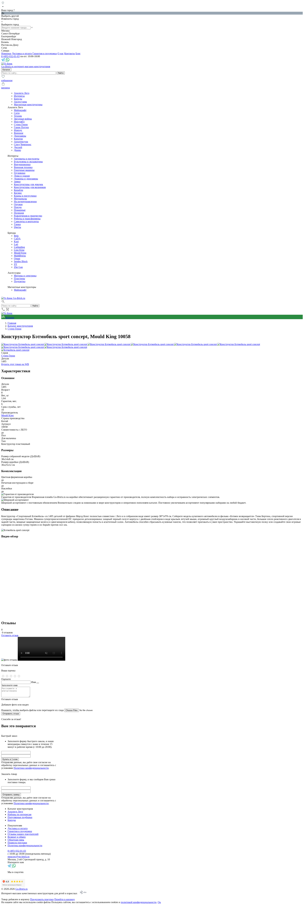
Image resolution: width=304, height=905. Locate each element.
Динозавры (20, 136)
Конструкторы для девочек (28, 184)
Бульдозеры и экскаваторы (28, 161)
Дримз (17, 150)
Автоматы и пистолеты (26, 158)
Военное (18, 133)
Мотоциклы (20, 198)
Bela (16, 235)
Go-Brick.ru (21, 889)
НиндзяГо (19, 121)
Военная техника (23, 167)
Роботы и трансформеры (27, 218)
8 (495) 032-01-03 (10, 56)
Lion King (19, 250)
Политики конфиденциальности (31, 768)
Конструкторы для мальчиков (30, 187)
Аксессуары (20, 101)
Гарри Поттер (21, 127)
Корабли (18, 190)
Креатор (18, 138)
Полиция (19, 213)
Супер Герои (21, 124)
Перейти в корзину (64, 899)
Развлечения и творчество (28, 215)
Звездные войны (23, 118)
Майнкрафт (20, 110)
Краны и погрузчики (25, 195)
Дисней (18, 147)
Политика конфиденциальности (25, 845)
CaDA (17, 238)
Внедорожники (22, 164)
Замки (17, 181)
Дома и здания (22, 175)
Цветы (17, 227)
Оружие (18, 204)
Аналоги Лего (21, 93)
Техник (18, 116)
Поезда (18, 207)
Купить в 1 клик (10, 759)
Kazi (16, 241)
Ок (159, 902)
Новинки (6, 53)
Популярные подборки (20, 817)
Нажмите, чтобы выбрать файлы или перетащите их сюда (32, 710)
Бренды (18, 98)
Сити (17, 113)
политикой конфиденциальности (138, 902)
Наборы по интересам (19, 814)
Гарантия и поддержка (44, 53)
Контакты (69, 53)
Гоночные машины (24, 170)
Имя (33, 682)
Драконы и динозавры (26, 178)
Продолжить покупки (42, 899)
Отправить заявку (11, 794)
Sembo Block (21, 261)
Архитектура (21, 141)
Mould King (20, 252)
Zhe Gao (18, 267)
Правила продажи (17, 842)
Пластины (19, 278)
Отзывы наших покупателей (23, 834)
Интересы (19, 96)
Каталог (9, 317)
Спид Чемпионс (22, 144)
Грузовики (19, 173)
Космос (18, 193)
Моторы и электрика (25, 275)
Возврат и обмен (17, 837)
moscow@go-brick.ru (18, 856)
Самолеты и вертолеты (26, 221)
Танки (17, 224)
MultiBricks (20, 255)
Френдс (18, 130)
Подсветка (19, 281)
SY (15, 264)
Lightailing (19, 247)
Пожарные (19, 210)
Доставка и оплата (22, 53)
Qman (17, 258)
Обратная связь (16, 839)
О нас (60, 53)
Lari (16, 244)
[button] (3, 302)
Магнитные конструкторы (28, 104)
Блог (78, 53)
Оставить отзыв (9, 635)
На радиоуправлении (25, 201)
